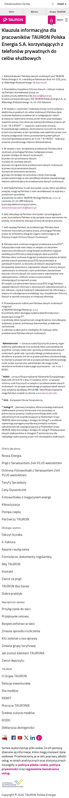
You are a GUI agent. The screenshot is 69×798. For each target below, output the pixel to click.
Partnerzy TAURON (15, 519)
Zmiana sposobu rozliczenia (21, 631)
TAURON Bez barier (15, 586)
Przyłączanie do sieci (16, 608)
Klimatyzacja (11, 504)
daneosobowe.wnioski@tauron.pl (19, 207)
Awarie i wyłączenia (15, 549)
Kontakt (7, 571)
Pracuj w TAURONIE (16, 705)
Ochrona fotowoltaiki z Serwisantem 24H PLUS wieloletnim (31, 473)
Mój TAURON (11, 564)
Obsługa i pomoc (11, 528)
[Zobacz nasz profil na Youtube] (20, 738)
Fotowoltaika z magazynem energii (26, 497)
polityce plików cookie (33, 765)
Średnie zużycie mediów (18, 712)
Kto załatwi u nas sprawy (19, 638)
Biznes (34, 11)
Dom (11, 11)
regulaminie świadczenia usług (30, 771)
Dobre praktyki (12, 593)
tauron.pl (41, 82)
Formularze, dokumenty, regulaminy (27, 556)
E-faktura (9, 541)
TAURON (7, 669)
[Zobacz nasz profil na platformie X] (26, 738)
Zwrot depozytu (13, 660)
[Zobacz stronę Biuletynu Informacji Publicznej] (6, 738)
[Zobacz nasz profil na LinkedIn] (33, 738)
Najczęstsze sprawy (13, 602)
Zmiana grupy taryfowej (19, 645)
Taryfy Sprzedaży (14, 482)
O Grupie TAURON (14, 676)
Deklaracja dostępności (18, 727)
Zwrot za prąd (11, 578)
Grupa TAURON (57, 11)
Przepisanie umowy (15, 616)
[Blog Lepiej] (39, 738)
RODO (6, 720)
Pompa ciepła (11, 511)
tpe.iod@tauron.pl (42, 95)
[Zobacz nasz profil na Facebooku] (13, 738)
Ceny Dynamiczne (14, 489)
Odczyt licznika (12, 534)
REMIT (6, 698)
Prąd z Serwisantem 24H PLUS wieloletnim (32, 463)
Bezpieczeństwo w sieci (18, 623)
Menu (60, 19)
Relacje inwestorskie (16, 683)
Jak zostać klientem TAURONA (23, 653)
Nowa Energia (11, 455)
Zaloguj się (51, 20)
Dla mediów (10, 690)
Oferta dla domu (11, 449)
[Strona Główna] (13, 20)
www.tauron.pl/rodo (46, 393)
